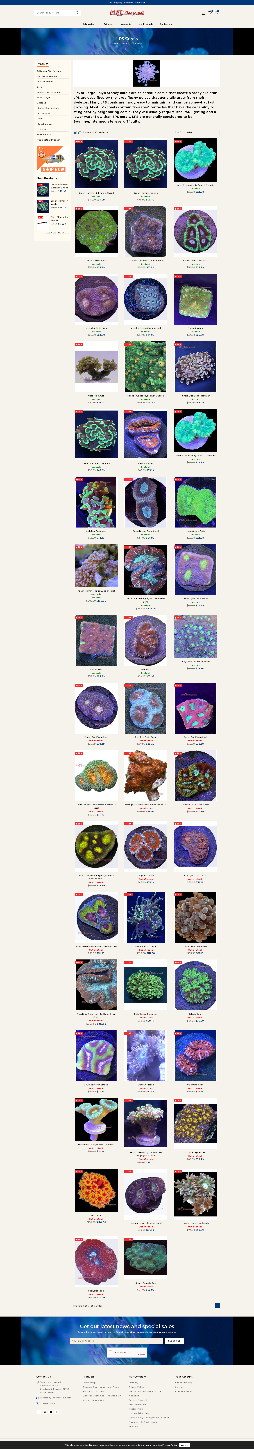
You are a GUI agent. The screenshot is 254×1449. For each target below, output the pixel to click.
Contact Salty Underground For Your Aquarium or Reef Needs (149, 1419)
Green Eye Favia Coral (195, 737)
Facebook (39, 1412)
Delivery (133, 1382)
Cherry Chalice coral (195, 875)
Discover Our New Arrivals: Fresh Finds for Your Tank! (101, 1389)
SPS (116, 117)
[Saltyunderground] (53, 159)
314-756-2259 (47, 1403)
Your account (184, 1376)
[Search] (77, 13)
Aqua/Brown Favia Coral (146, 531)
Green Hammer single (146, 193)
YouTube (51, 1412)
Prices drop (89, 1382)
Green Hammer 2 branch (96, 463)
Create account (183, 1391)
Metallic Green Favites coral (146, 328)
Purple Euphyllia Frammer (195, 396)
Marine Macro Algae (48, 108)
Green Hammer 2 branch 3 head (96, 193)
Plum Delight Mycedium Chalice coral (96, 946)
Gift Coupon (43, 113)
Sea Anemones (45, 81)
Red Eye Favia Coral (146, 737)
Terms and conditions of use (145, 1391)
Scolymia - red (96, 1291)
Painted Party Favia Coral (195, 804)
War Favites (96, 669)
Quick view (115, 143)
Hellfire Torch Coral (146, 946)
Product (43, 64)
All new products (57, 232)
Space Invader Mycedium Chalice (146, 396)
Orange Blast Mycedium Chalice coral (145, 804)
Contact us (43, 1376)
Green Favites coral (96, 260)
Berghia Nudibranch (48, 76)
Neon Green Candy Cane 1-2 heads (195, 185)
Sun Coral (96, 1215)
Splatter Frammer (96, 531)
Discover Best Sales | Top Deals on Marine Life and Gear (102, 1397)
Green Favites (195, 328)
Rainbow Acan (145, 463)
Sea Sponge (43, 97)
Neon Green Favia (195, 531)
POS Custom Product (48, 140)
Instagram (57, 1412)
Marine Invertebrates (48, 92)
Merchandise (44, 134)
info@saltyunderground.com (55, 1397)
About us (134, 1395)
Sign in (179, 1387)
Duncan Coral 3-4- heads (195, 1223)
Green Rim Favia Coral (195, 260)
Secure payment (138, 1400)
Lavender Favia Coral (96, 328)
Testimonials (136, 1409)
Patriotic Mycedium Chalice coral (146, 260)
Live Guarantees (137, 1404)
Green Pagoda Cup (145, 1283)
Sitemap (133, 1426)
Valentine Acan (195, 1084)
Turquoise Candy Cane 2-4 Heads (96, 1144)
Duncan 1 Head (145, 1084)
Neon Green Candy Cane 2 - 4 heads (195, 455)
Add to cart (115, 148)
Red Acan (145, 669)
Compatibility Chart (139, 1413)
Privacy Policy (136, 1387)
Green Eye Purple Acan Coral (146, 1223)
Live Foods (42, 129)
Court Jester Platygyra (96, 1084)
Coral (40, 87)
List (79, 132)
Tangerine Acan (145, 875)
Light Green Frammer (195, 946)
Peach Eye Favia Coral (96, 737)
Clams (40, 118)
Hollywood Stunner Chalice (195, 661)
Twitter (44, 1412)
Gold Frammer (96, 396)
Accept (184, 1445)
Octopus (41, 103)
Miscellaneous (45, 124)
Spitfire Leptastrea (195, 1152)
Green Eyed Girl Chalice (195, 598)
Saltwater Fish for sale (49, 71)
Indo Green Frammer (145, 1014)
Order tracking (183, 1382)
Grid (75, 132)
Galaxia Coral (195, 1014)
